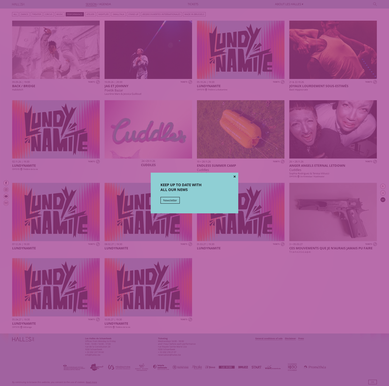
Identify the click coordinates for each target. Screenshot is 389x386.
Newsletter (170, 200)
